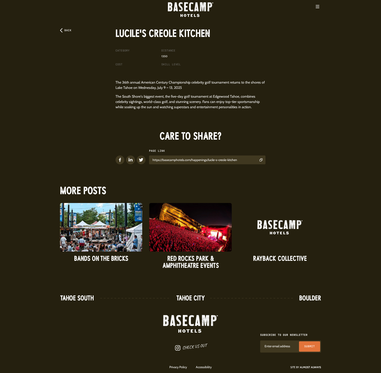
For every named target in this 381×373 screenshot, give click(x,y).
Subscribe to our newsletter (284, 335)
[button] (317, 6)
